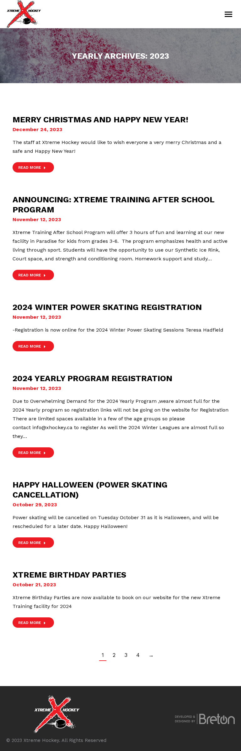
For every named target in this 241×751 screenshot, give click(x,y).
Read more (29, 167)
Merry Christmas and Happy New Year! (100, 119)
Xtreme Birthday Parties (69, 574)
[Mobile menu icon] (228, 14)
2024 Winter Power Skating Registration (107, 307)
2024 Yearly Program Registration (92, 378)
